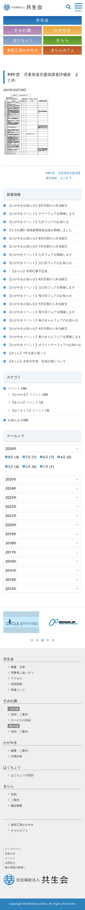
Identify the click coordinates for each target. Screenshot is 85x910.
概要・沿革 (18, 667)
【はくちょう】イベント (27, 410)
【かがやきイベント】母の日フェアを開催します (41, 312)
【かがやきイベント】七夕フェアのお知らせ (38, 222)
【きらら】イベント (24, 402)
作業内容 (16, 756)
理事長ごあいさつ (22, 673)
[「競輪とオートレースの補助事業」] (21, 622)
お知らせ (14, 420)
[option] (21, 622)
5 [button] (53, 640)
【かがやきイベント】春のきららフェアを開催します (44, 337)
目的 (14, 794)
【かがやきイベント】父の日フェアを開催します (41, 287)
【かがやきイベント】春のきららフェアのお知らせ (43, 320)
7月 (28, 457)
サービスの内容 (21, 720)
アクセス (16, 678)
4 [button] (47, 640)
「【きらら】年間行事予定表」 (29, 271)
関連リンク (18, 690)
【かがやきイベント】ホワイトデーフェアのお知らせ (44, 345)
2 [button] (37, 640)
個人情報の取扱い (15, 867)
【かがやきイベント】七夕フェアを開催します (40, 254)
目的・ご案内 (19, 714)
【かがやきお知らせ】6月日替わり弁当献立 (38, 279)
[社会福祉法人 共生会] (22, 7)
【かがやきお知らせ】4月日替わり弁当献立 (38, 328)
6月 (45, 457)
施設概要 (16, 805)
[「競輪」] (64, 622)
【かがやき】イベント (26, 394)
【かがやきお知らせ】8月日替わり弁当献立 (38, 238)
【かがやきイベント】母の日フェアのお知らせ (40, 295)
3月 (11, 466)
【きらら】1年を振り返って (27, 353)
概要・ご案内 (19, 751)
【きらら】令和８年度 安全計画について (37, 361)
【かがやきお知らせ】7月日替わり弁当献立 (38, 246)
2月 (28, 466)
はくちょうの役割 (22, 775)
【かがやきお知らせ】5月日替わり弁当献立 (38, 304)
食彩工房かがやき (22, 825)
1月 (45, 466)
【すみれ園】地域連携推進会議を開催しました (40, 230)
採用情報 (16, 684)
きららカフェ (19, 830)
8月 (11, 457)
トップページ (12, 849)
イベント (14, 388)
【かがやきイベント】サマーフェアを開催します (41, 213)
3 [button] (42, 640)
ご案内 (15, 800)
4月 (63, 457)
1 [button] (32, 640)
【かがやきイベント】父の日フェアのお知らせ (40, 263)
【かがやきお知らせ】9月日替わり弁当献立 (38, 205)
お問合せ (10, 863)
